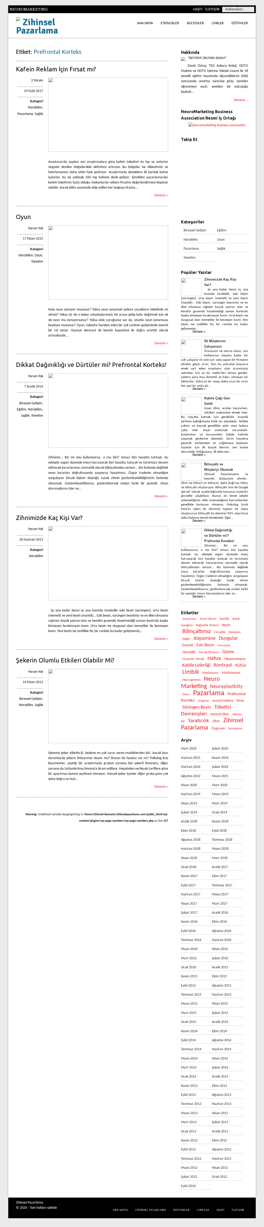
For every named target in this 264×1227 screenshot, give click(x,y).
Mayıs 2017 (220, 894)
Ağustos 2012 (221, 1150)
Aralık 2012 (220, 1131)
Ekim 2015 (219, 976)
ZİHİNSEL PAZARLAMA (150, 1210)
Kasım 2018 (220, 821)
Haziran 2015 (221, 995)
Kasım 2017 (189, 876)
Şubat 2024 (220, 767)
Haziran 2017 (190, 894)
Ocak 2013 (188, 1131)
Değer (186, 639)
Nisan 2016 (220, 949)
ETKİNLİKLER (170, 23)
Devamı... (241, 100)
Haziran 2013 (221, 1104)
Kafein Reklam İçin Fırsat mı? (56, 69)
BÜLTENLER (195, 23)
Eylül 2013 (188, 1095)
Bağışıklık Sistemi (207, 625)
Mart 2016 (188, 958)
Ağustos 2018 (190, 840)
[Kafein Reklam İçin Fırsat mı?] (108, 151)
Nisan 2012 (220, 1168)
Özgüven (218, 728)
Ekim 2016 (219, 922)
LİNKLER (218, 23)
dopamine (205, 638)
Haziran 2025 (190, 758)
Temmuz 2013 (191, 1104)
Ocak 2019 (219, 812)
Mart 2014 (188, 1068)
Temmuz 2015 (191, 995)
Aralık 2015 (220, 967)
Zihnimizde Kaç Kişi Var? (49, 517)
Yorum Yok (35, 228)
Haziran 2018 (190, 849)
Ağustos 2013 (221, 1095)
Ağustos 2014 (221, 1040)
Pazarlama (25, 114)
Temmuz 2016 (191, 940)
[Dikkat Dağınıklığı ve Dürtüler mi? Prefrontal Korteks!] (108, 447)
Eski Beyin (205, 645)
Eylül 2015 (188, 986)
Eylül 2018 (219, 831)
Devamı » (161, 195)
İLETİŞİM (212, 9)
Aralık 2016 (220, 913)
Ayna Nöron (208, 618)
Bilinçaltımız (196, 632)
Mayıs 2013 (189, 1113)
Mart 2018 (219, 858)
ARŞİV (198, 9)
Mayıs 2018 (220, 849)
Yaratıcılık (198, 721)
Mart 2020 (219, 785)
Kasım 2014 (189, 1031)
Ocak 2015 (188, 1022)
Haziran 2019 (190, 794)
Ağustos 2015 (221, 986)
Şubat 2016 (220, 958)
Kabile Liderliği (196, 665)
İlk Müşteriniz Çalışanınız (215, 343)
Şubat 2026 (220, 749)
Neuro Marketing (200, 682)
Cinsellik (219, 632)
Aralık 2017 (220, 867)
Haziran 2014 (221, 1049)
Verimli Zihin (219, 714)
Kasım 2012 (189, 1140)
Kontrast (223, 665)
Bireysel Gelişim (30, 403)
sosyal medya (222, 701)
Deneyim (235, 632)
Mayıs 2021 (220, 776)
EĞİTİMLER (240, 23)
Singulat (203, 700)
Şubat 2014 (220, 1068)
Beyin (226, 625)
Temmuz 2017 (222, 885)
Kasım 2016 (189, 922)
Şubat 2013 (220, 1122)
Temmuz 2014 (191, 1049)
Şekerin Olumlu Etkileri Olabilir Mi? (65, 660)
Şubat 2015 (220, 1013)
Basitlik (224, 618)
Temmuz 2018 (222, 840)
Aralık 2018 (189, 821)
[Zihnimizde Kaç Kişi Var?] (108, 599)
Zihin (216, 721)
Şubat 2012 (189, 1177)
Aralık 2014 (220, 1022)
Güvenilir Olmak (193, 659)
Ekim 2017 (219, 876)
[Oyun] (108, 299)
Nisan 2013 (220, 1113)
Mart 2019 (219, 803)
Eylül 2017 (188, 885)
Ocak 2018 (188, 867)
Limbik (190, 672)
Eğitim (21, 409)
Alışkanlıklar (189, 619)
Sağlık (39, 114)
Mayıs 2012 (189, 1168)
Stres (240, 701)
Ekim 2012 (219, 1140)
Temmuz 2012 (191, 1159)
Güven (228, 652)
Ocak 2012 (219, 1177)
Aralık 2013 (220, 1077)
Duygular (228, 638)
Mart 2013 (188, 1122)
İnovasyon (235, 728)
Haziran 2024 (190, 767)
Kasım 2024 (220, 758)
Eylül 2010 (188, 1186)
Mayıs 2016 (189, 949)
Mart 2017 (219, 904)
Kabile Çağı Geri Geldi (217, 401)
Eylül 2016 (188, 931)
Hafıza (214, 658)
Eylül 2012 (188, 1150)
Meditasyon (210, 673)
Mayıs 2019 (220, 794)
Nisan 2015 (220, 1004)
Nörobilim (35, 108)
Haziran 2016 (221, 940)
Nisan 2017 (189, 904)
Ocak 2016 (188, 967)
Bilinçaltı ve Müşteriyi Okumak (218, 467)
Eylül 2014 (188, 1040)
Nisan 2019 (189, 803)
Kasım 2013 (189, 1086)
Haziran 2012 (221, 1159)
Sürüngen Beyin (196, 707)
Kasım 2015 (189, 976)
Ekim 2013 (219, 1086)
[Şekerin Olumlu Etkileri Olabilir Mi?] (108, 742)
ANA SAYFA (145, 23)
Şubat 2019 (189, 812)
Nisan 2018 (189, 858)
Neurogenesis (191, 680)
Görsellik (188, 652)
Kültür (240, 665)
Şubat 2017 (189, 913)
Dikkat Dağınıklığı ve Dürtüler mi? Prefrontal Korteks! (91, 364)
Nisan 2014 (220, 1059)
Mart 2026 (188, 749)
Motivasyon (231, 673)
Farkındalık (224, 645)
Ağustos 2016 (221, 931)
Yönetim (37, 262)
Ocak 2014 (188, 1077)
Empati (187, 645)
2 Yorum (37, 80)
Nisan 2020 (189, 785)
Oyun (23, 216)
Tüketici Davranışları (206, 710)
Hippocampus (235, 659)
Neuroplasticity (226, 686)
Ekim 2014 (219, 1031)
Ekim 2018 (188, 831)
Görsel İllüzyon (209, 652)
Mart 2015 (188, 1013)
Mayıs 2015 (189, 1004)
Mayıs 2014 (189, 1059)
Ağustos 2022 (190, 776)
